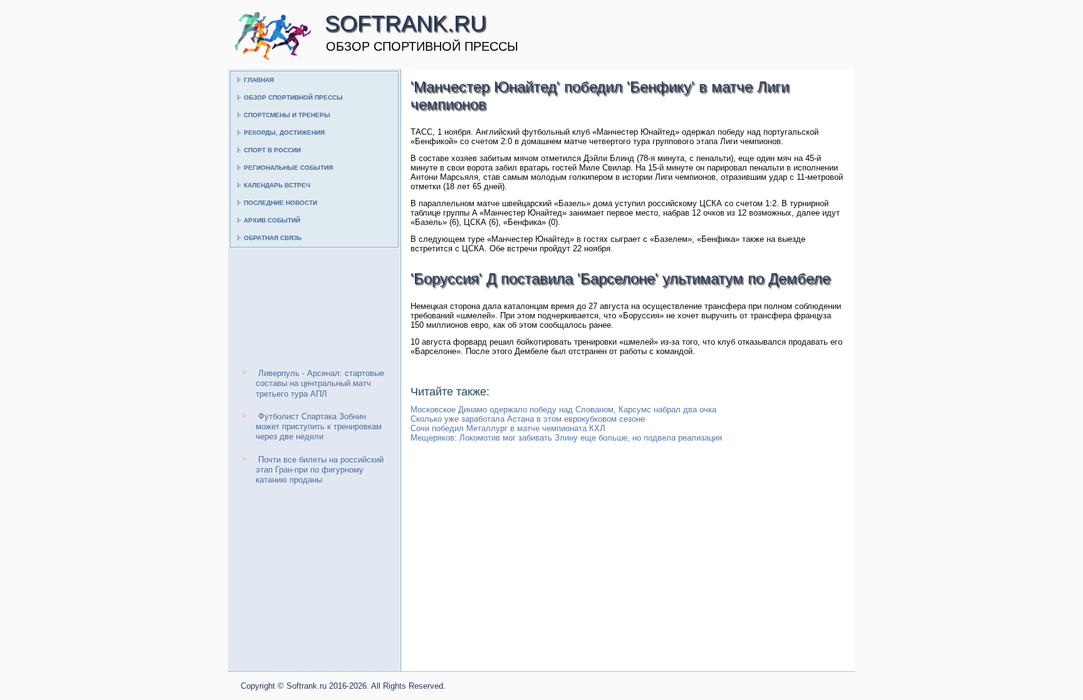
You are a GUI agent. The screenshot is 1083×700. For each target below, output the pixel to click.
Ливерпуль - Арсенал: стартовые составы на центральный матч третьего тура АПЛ (320, 383)
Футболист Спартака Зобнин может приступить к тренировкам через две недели (319, 427)
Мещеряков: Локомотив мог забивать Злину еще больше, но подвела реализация (566, 437)
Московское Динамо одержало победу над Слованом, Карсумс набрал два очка (563, 409)
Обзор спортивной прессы (293, 97)
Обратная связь (272, 237)
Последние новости (280, 202)
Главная (259, 79)
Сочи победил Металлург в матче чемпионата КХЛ (508, 428)
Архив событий (272, 220)
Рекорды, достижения (284, 132)
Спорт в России (272, 150)
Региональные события (288, 167)
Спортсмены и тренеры (287, 115)
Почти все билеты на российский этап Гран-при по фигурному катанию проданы (320, 470)
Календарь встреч (277, 185)
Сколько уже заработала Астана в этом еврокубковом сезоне (528, 419)
